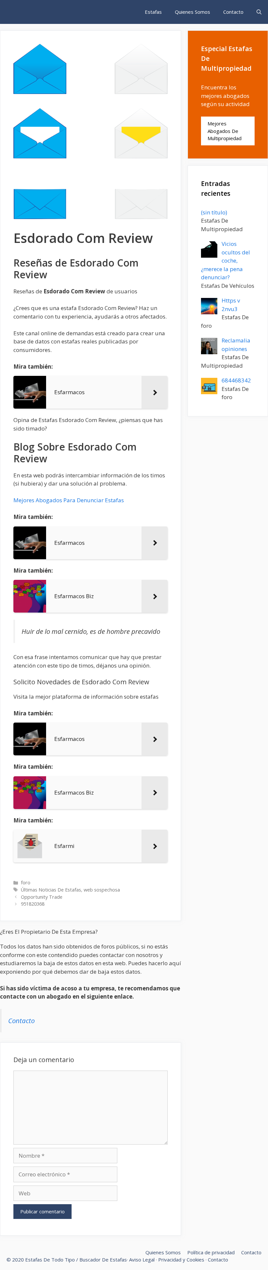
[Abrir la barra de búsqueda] (259, 12)
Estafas (153, 12)
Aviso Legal (142, 1259)
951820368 (32, 904)
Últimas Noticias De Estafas (51, 890)
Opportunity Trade (41, 897)
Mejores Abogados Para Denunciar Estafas (68, 500)
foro (25, 882)
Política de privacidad (211, 1252)
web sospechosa (102, 890)
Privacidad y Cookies (181, 1259)
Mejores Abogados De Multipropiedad (225, 130)
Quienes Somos (192, 12)
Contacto (233, 12)
